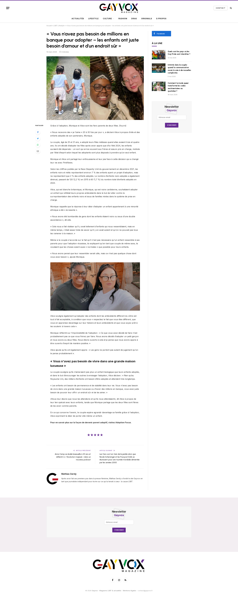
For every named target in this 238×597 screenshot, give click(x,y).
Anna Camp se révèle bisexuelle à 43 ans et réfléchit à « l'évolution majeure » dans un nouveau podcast (73, 457)
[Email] (37, 151)
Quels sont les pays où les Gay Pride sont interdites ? (179, 52)
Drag (134, 18)
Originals (146, 18)
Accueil (49, 26)
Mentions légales (129, 591)
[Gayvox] (119, 7)
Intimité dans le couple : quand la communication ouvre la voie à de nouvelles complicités (179, 69)
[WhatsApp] (37, 144)
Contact (220, 8)
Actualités (78, 18)
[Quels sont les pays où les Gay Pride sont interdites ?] (158, 54)
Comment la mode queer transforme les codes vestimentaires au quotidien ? (178, 87)
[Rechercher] (230, 8)
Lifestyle (93, 18)
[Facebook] (37, 132)
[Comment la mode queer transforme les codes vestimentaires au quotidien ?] (158, 86)
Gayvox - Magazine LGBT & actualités (106, 591)
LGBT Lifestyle (58, 26)
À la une (157, 43)
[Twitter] (37, 138)
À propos (161, 18)
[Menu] (7, 8)
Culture (107, 18)
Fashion (122, 18)
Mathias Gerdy (68, 474)
